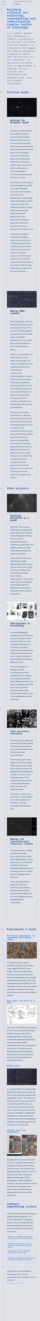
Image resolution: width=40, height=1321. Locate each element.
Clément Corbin (3, 2)
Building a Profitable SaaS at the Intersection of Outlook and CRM (20, 1237)
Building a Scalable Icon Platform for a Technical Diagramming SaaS (21, 1259)
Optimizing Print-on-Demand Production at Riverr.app (19, 1252)
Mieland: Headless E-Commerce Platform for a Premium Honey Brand (20, 1245)
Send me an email (16, 1283)
